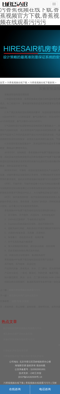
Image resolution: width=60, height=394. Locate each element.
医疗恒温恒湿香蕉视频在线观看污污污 (22, 328)
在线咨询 (15, 389)
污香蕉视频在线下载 (17, 82)
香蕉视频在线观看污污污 (39, 179)
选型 (14, 301)
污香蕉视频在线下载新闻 (42, 82)
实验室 (25, 301)
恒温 (19, 301)
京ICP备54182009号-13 (30, 377)
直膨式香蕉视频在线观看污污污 (24, 290)
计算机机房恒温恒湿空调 (15, 350)
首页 (2, 82)
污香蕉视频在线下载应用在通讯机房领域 (23, 356)
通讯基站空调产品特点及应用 (23, 295)
